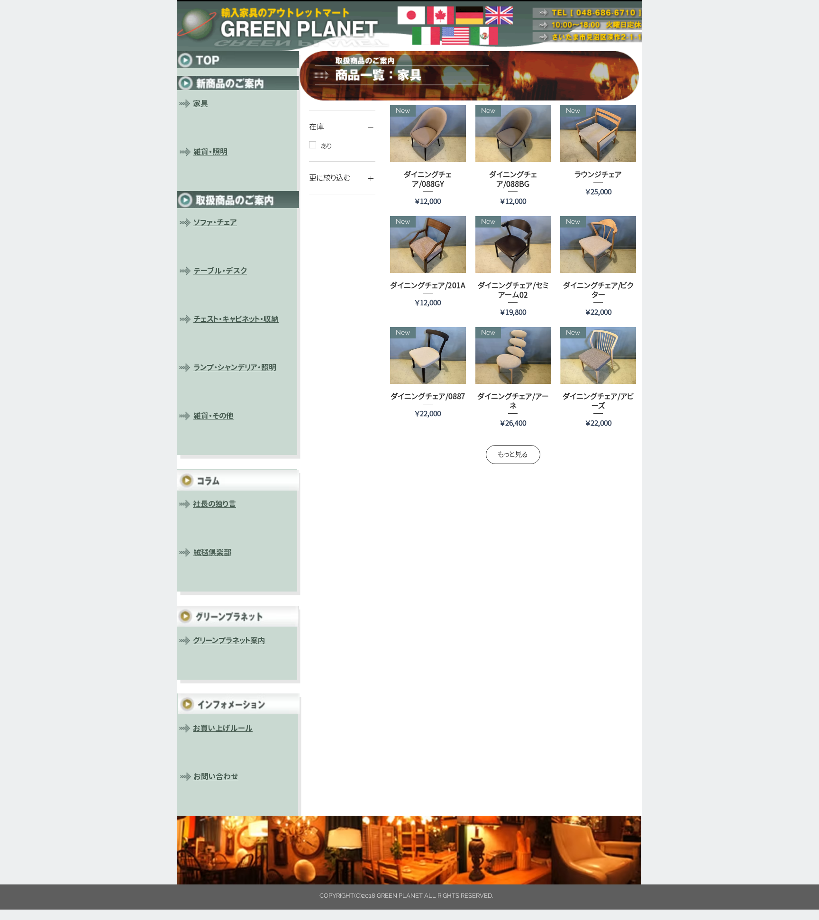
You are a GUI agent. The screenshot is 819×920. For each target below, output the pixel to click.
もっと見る (513, 454)
